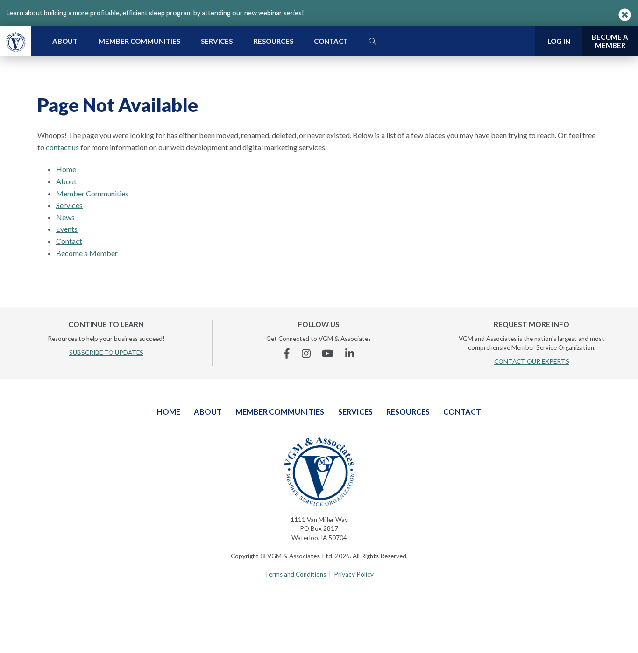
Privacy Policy (354, 574)
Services (217, 41)
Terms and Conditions (295, 574)
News (65, 217)
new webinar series (273, 13)
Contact (331, 41)
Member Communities (139, 41)
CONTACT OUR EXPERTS (531, 361)
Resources (273, 41)
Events (67, 228)
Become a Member (87, 253)
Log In (558, 41)
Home (67, 169)
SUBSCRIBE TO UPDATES (106, 352)
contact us (62, 147)
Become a (610, 41)
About (65, 41)
